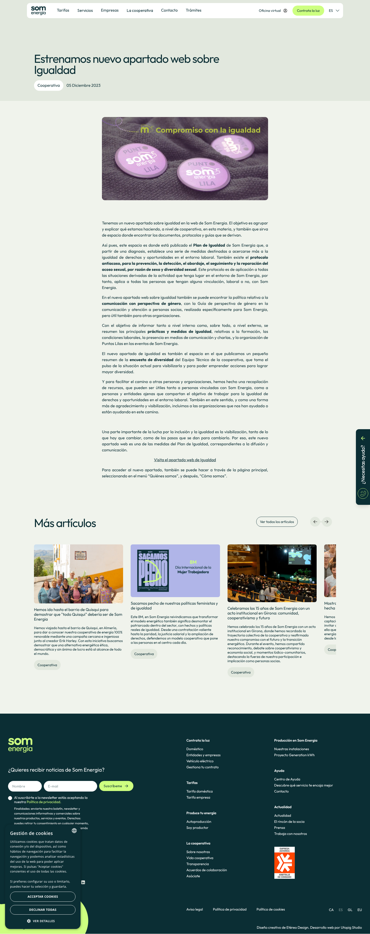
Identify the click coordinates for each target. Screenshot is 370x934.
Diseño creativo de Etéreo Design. (283, 927)
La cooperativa (140, 10)
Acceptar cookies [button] (43, 896)
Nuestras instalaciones (291, 749)
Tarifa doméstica (199, 791)
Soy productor (197, 827)
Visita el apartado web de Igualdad (185, 459)
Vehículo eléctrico (199, 761)
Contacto (281, 791)
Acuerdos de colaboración (206, 870)
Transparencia (197, 864)
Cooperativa (49, 85)
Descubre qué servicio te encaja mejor (303, 785)
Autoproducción (198, 821)
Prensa (279, 827)
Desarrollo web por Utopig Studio (336, 927)
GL (350, 910)
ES (331, 10)
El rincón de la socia (289, 821)
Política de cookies (270, 909)
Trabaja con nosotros (290, 833)
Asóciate (193, 876)
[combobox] (74, 830)
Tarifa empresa (198, 797)
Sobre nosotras (198, 852)
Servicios (85, 10)
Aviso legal (194, 909)
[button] (43, 921)
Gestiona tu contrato (202, 767)
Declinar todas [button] (42, 910)
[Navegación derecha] (326, 522)
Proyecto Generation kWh (294, 755)
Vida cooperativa (199, 858)
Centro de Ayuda (287, 779)
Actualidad (282, 815)
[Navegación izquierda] (315, 522)
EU (359, 910)
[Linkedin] (83, 882)
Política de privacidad (229, 909)
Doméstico (194, 749)
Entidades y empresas (203, 755)
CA (331, 910)
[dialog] (43, 876)
